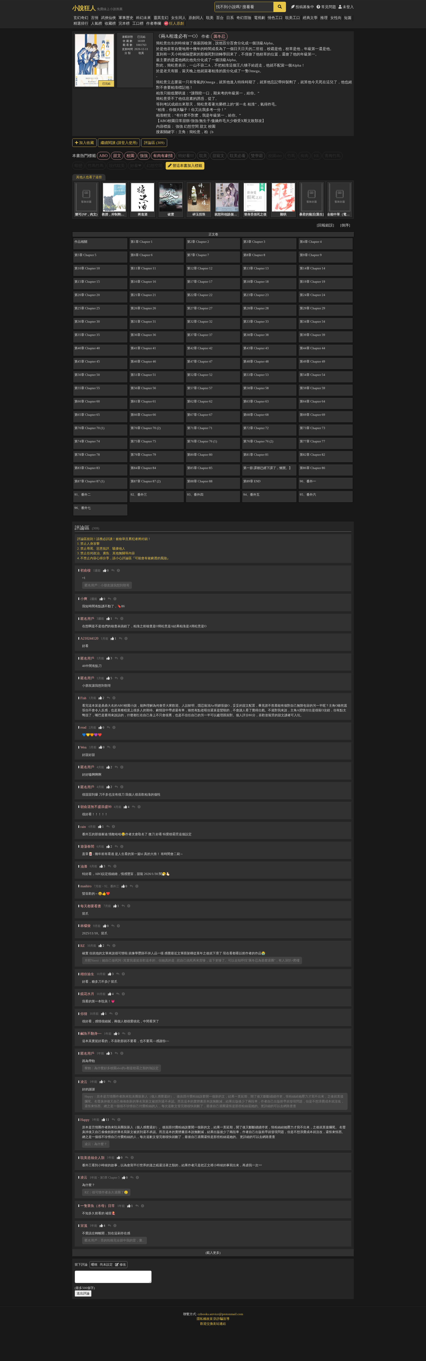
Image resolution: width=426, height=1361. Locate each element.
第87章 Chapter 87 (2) (145, 481)
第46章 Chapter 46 (143, 361)
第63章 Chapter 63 (256, 401)
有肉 (304, 156)
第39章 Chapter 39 (312, 335)
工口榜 (137, 23)
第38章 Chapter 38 (256, 335)
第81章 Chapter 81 (256, 454)
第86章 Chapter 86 (312, 468)
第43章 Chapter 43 (256, 348)
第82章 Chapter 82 (312, 454)
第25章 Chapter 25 (87, 308)
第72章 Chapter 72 (256, 428)
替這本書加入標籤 (187, 166)
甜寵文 (218, 156)
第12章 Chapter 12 (200, 268)
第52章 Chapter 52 (200, 375)
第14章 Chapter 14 (312, 268)
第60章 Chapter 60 (87, 401)
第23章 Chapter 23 (256, 295)
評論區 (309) (154, 143)
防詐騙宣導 (221, 1319)
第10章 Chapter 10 (87, 268)
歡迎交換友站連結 (213, 1324)
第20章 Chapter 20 (87, 295)
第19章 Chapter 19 (312, 281)
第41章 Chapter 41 (143, 348)
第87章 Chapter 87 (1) (89, 481)
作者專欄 (153, 23)
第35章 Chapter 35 (87, 335)
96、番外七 (82, 508)
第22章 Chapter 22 (200, 295)
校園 (130, 156)
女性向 (335, 18)
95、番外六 (308, 494)
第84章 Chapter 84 (143, 468)
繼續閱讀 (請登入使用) (119, 143)
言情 (94, 18)
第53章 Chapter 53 (256, 375)
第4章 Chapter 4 (311, 242)
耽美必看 (238, 156)
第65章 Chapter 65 (87, 415)
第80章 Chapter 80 (200, 454)
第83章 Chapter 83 (87, 468)
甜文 (117, 156)
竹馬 (291, 156)
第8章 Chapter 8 (254, 255)
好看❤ (135, 165)
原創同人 (196, 18)
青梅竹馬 (332, 156)
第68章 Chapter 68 (256, 415)
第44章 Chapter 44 (312, 348)
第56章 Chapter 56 (143, 388)
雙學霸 (257, 156)
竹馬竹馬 (96, 165)
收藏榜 (110, 23)
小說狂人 (84, 8)
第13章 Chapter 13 (256, 268)
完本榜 (124, 23)
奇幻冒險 (243, 18)
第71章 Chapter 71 (200, 428)
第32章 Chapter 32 (200, 321)
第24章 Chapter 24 (312, 295)
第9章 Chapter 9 (311, 255)
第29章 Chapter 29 (312, 308)
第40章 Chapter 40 (87, 348)
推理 (324, 18)
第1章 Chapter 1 (142, 242)
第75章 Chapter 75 (143, 441)
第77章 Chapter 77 (312, 441)
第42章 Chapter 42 (200, 348)
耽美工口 (292, 18)
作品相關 (80, 242)
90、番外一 (308, 481)
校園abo (275, 156)
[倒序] (345, 225)
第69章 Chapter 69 (312, 415)
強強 (144, 156)
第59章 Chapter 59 (312, 388)
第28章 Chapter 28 (256, 308)
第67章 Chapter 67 (200, 415)
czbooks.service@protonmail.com (220, 1314)
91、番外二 (82, 494)
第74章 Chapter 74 (87, 441)
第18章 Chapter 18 (256, 281)
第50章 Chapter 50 (87, 375)
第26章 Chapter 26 (143, 308)
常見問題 (328, 7)
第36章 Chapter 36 (143, 335)
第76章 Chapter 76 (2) (258, 441)
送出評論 (83, 1293)
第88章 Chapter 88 (200, 481)
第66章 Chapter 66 (143, 415)
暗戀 (78, 165)
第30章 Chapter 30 (87, 321)
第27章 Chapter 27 (200, 308)
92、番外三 (139, 494)
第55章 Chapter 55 (87, 388)
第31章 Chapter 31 (143, 321)
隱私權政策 (205, 1319)
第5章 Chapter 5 (85, 255)
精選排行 (80, 23)
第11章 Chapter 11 (143, 268)
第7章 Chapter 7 (198, 255)
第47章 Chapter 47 (200, 361)
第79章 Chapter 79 (143, 454)
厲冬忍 (219, 36)
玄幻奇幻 (80, 18)
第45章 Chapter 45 (87, 361)
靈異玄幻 (161, 18)
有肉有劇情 (163, 156)
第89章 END (251, 481)
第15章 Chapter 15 (87, 281)
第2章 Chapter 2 (198, 242)
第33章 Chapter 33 (256, 321)
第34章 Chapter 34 (312, 321)
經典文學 (310, 18)
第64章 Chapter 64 (312, 401)
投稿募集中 (304, 7)
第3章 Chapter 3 (254, 242)
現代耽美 (117, 165)
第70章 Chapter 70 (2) (145, 428)
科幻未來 (143, 18)
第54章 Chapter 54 (312, 375)
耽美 (209, 18)
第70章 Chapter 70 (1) (89, 428)
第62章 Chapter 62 (200, 401)
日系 (230, 18)
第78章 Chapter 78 (87, 454)
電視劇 (259, 18)
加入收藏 (86, 143)
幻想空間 (154, 165)
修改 (122, 1264)
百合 (220, 18)
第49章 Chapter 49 (312, 361)
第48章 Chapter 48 (256, 361)
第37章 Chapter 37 (200, 335)
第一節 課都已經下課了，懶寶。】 (267, 468)
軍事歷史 (126, 18)
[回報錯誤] (325, 225)
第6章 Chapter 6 (142, 255)
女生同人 (178, 18)
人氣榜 (96, 23)
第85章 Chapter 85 (200, 468)
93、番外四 (195, 494)
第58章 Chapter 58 (256, 388)
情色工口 (275, 18)
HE (316, 156)
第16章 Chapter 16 (143, 281)
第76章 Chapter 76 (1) (202, 441)
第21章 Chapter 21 (143, 295)
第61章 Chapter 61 (143, 401)
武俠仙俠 (108, 18)
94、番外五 (251, 494)
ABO (103, 156)
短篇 (348, 18)
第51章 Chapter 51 (143, 375)
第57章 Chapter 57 (200, 388)
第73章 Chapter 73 (312, 428)
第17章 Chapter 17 (200, 281)
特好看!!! (186, 156)
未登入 (348, 7)
